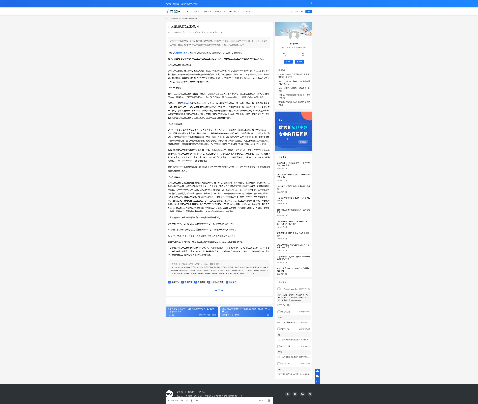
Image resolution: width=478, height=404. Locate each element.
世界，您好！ (287, 305)
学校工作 (175, 282)
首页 (188, 11)
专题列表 (190, 392)
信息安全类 (218, 11)
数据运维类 (232, 11)
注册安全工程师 (181, 52)
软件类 (196, 11)
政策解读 (201, 282)
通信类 (206, 11)
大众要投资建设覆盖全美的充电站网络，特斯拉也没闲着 (302, 322)
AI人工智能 (246, 11)
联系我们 (180, 392)
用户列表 (201, 392)
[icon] (287, 394)
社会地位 (188, 103)
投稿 (308, 11)
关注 (289, 62)
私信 (300, 62)
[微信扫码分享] (181, 400)
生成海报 (174, 400)
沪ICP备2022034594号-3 (231, 396)
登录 (296, 11)
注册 (301, 11)
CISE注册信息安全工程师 (202, 32)
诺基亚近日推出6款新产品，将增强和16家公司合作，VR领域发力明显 (307, 374)
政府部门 (188, 282)
